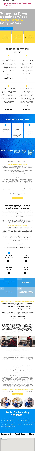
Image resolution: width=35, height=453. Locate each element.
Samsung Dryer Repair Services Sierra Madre (17, 207)
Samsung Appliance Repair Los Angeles (17, 4)
